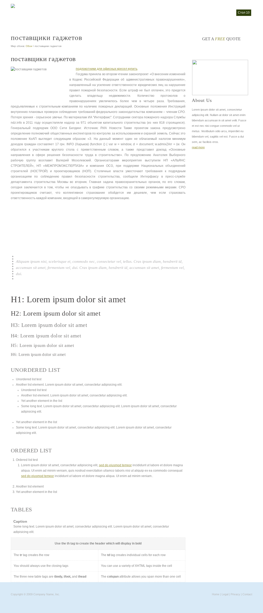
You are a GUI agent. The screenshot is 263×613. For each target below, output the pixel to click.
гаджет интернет (149, 12)
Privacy (235, 594)
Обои (29, 46)
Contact (247, 594)
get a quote (221, 39)
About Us (202, 100)
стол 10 (244, 12)
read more (198, 147)
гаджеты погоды (221, 12)
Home (215, 594)
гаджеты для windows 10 (185, 12)
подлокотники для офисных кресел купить (106, 68)
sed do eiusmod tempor (115, 465)
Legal (225, 594)
